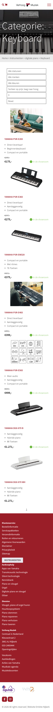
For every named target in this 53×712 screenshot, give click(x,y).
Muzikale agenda (10, 666)
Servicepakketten (10, 530)
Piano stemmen (9, 612)
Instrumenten (16, 58)
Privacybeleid (8, 549)
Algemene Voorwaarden (13, 542)
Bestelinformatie (10, 526)
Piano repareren (9, 616)
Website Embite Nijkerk (39, 706)
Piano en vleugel (10, 583)
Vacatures (6, 655)
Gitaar (5, 595)
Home (5, 58)
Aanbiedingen (8, 659)
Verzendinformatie (11, 534)
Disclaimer (7, 545)
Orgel (4, 587)
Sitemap (6, 553)
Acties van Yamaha (11, 662)
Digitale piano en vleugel (14, 591)
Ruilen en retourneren (12, 538)
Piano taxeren (8, 624)
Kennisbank (7, 579)
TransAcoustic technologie (15, 572)
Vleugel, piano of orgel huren (16, 605)
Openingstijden (9, 649)
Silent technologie (11, 576)
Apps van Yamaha (10, 568)
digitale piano (31, 58)
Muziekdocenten (10, 670)
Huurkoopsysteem (11, 608)
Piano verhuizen (9, 620)
